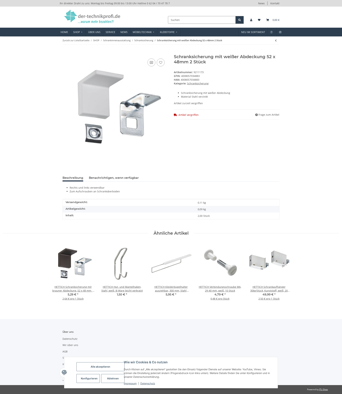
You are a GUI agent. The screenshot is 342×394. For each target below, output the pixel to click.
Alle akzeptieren (100, 366)
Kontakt (274, 3)
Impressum (130, 383)
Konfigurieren (89, 378)
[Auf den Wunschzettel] (161, 62)
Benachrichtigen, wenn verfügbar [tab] (114, 178)
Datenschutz (147, 383)
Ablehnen (113, 378)
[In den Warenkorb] (65, 52)
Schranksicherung (198, 83)
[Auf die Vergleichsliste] (151, 62)
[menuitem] (64, 32)
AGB (65, 351)
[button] (251, 20)
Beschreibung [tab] (73, 178)
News (261, 3)
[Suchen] (239, 20)
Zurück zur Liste (71, 40)
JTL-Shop (323, 389)
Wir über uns (70, 345)
